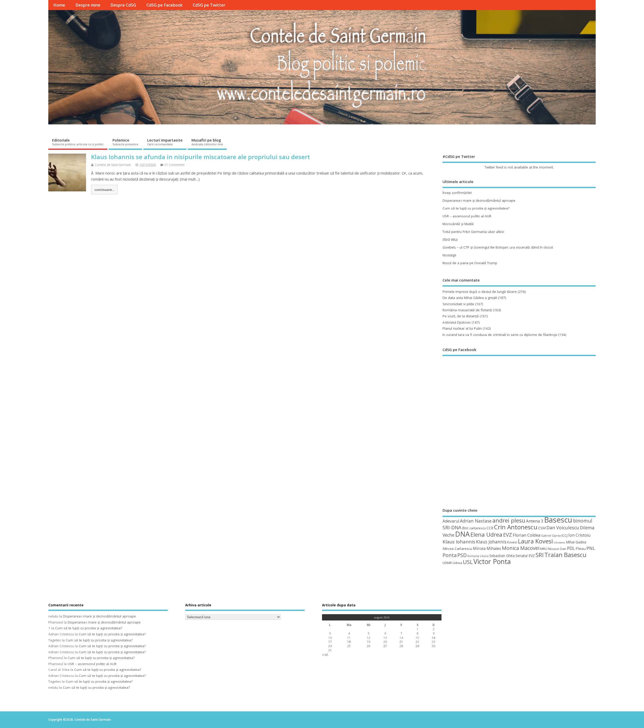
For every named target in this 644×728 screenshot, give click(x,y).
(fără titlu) (450, 239)
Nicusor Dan (557, 548)
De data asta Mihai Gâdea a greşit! (469, 297)
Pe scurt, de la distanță (460, 316)
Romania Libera (478, 556)
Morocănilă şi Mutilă (458, 224)
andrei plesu (508, 520)
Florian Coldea (526, 535)
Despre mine (87, 5)
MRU (543, 548)
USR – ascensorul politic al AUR (466, 216)
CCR (490, 528)
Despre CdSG (123, 5)
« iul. (325, 654)
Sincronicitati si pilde (458, 304)
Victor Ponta (492, 561)
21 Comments (174, 165)
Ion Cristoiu (579, 535)
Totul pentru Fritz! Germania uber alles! (473, 231)
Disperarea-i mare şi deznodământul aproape (478, 200)
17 (330, 642)
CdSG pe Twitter (209, 5)
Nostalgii (449, 255)
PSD (462, 555)
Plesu (581, 548)
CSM (542, 527)
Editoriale (78, 141)
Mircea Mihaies (487, 548)
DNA (462, 534)
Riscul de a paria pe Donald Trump (469, 263)
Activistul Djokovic (456, 322)
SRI (540, 555)
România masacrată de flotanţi (467, 310)
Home (59, 5)
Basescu (558, 520)
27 (385, 646)
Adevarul (450, 521)
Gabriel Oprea (551, 535)
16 (433, 638)
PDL (571, 548)
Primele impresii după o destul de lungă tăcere (479, 291)
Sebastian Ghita (502, 555)
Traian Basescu (565, 554)
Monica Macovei (520, 547)
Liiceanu (559, 542)
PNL (590, 548)
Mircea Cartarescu (457, 548)
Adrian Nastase (476, 521)
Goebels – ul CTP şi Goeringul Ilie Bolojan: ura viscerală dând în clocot (497, 247)
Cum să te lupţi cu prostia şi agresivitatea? (475, 208)
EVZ (507, 534)
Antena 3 (534, 521)
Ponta (449, 555)
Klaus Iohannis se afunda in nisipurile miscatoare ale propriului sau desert (200, 157)
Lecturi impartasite (165, 141)
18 (349, 642)
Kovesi (512, 542)
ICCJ (564, 535)
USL (468, 562)
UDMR (447, 563)
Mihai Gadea (576, 542)
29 (417, 646)
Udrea (457, 563)
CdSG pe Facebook (164, 5)
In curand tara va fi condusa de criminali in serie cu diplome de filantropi (499, 334)
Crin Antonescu (515, 527)
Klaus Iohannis (458, 541)
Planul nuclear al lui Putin (462, 328)
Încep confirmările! (457, 192)
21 (401, 642)
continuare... (104, 190)
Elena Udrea (486, 534)
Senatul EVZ (525, 555)
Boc (465, 527)
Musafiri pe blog (207, 141)
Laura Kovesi (535, 541)
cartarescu (477, 528)
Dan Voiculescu (562, 528)
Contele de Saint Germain (113, 165)
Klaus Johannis (491, 542)
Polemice (125, 141)
